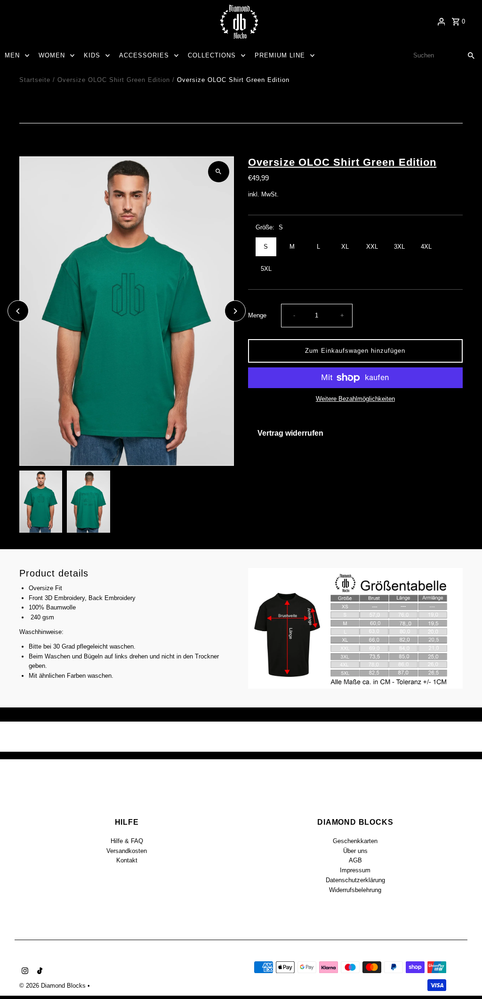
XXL (372, 246)
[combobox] (434, 55)
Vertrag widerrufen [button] (290, 433)
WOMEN (52, 55)
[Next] (235, 311)
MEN (12, 55)
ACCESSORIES (144, 55)
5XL (266, 268)
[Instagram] (23, 971)
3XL (399, 246)
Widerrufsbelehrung (355, 889)
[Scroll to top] (462, 974)
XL (345, 246)
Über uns (355, 850)
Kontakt (126, 860)
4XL (426, 246)
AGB (355, 860)
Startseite (34, 79)
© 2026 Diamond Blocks (53, 985)
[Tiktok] (38, 971)
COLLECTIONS (212, 55)
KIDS (92, 55)
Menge (257, 315)
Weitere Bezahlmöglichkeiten (355, 398)
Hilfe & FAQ (127, 841)
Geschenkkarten (355, 841)
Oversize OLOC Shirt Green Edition (113, 79)
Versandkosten (126, 850)
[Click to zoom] (218, 171)
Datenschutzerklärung (355, 880)
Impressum (355, 870)
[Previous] (18, 311)
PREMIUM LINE (280, 55)
